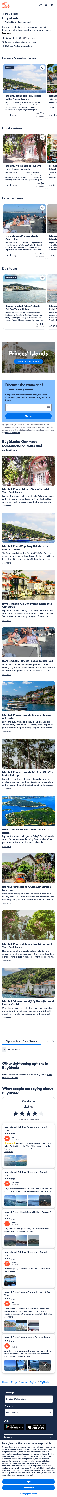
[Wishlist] (40, 5)
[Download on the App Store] (36, 1427)
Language (9, 1393)
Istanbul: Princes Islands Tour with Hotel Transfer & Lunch (27, 1213)
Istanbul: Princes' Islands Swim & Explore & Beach (27, 1337)
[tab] (21, 1041)
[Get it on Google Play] (14, 1427)
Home (5, 1382)
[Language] (46, 5)
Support (8, 1437)
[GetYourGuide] (6, 5)
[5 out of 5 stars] (28, 1133)
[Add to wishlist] (42, 67)
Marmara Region (28, 1382)
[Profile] (52, 5)
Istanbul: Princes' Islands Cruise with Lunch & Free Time (27, 1293)
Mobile (7, 1421)
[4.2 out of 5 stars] (10, 38)
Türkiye (14, 1382)
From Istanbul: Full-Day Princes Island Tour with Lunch (26, 1128)
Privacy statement (12, 433)
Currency (9, 1406)
